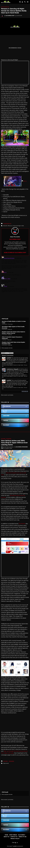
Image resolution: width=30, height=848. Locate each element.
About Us (6, 836)
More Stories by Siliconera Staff (15, 252)
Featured (3, 438)
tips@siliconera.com (18, 846)
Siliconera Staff (10, 15)
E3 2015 (5, 225)
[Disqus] (15, 274)
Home (6, 835)
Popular (11, 353)
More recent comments (7, 395)
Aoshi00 (9, 358)
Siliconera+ (21, 835)
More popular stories (7, 348)
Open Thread (13, 835)
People (3, 353)
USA (23, 225)
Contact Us (13, 836)
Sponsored (8, 438)
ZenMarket (22, 523)
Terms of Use (22, 836)
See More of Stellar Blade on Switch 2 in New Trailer (12, 365)
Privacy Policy (15, 838)
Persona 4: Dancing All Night (14, 225)
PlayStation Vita (5, 6)
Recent (6, 353)
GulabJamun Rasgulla (12, 369)
